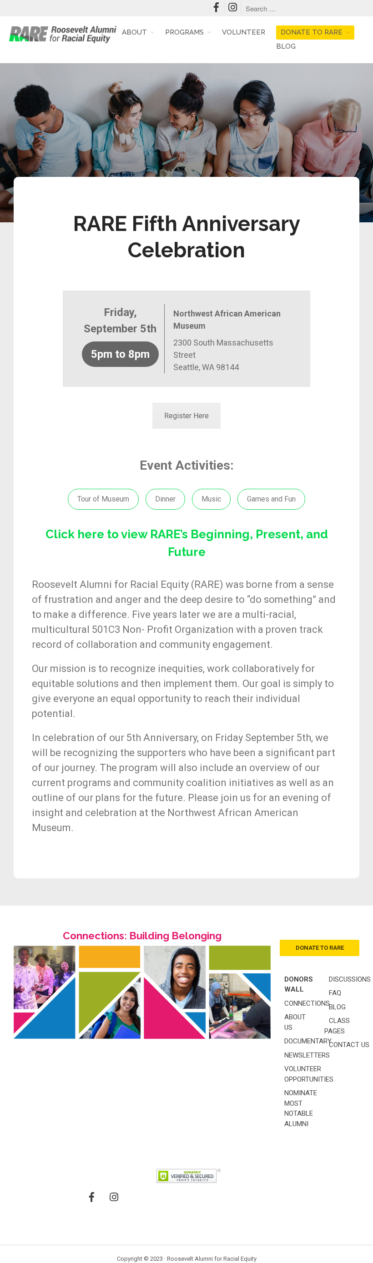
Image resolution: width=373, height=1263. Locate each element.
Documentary (308, 1041)
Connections (307, 1003)
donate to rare (320, 947)
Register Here (186, 415)
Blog (286, 46)
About (134, 32)
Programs (184, 32)
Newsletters (307, 1055)
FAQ (335, 993)
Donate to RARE (312, 32)
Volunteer (243, 32)
